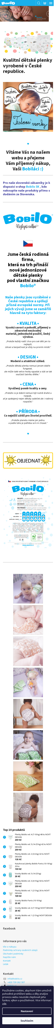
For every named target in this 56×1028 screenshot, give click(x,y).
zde (4, 1003)
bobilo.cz (11, 985)
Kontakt (7, 960)
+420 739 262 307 (16, 981)
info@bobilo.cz (14, 978)
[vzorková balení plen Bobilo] (27, 104)
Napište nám (9, 956)
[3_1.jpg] (27, 677)
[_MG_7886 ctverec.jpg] (27, 614)
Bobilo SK (32, 183)
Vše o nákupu (9, 946)
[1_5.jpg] (27, 771)
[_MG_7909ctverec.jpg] (27, 646)
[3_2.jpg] (27, 708)
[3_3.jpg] (27, 739)
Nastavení (27, 1011)
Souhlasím (27, 1020)
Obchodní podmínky (13, 953)
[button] (4, 14)
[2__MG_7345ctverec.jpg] (27, 583)
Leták (5, 963)
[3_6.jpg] (27, 802)
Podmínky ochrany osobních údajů (20, 949)
